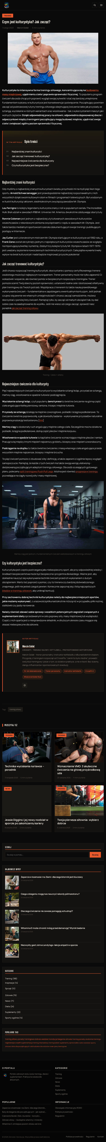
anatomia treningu (93, 1039)
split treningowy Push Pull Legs (36, 471)
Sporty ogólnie (12, 1017)
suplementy (64, 1043)
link (41, 420)
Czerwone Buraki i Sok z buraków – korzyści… (21, 1116)
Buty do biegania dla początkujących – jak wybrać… (24, 1112)
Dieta (7, 1006)
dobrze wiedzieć (42, 1039)
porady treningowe (26, 1039)
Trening (7, 16)
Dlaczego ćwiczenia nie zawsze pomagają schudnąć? (47, 911)
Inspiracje (9, 982)
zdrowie (68, 1039)
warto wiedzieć (84, 1043)
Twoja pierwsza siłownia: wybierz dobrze (78, 821)
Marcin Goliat (28, 646)
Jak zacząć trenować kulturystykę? (31, 156)
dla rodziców (44, 1046)
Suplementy (10, 1012)
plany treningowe (60, 1046)
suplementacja (27, 1043)
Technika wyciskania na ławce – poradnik (24, 768)
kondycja (53, 1039)
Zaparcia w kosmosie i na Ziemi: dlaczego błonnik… (24, 1108)
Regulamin (59, 1116)
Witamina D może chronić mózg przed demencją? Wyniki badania (53, 928)
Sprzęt (8, 988)
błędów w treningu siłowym (17, 590)
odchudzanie (35, 1046)
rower (52, 1046)
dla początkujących (23, 1046)
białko (76, 1043)
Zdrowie (9, 995)
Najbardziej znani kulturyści (27, 151)
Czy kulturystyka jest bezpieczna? (30, 165)
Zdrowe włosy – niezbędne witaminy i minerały (22, 1120)
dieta (13, 1046)
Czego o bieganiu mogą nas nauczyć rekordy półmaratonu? (50, 894)
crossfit (18, 1043)
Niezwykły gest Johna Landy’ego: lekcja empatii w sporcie (49, 945)
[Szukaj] (94, 5)
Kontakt (100, 1136)
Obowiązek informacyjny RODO (68, 1108)
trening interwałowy (40, 1043)
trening (75, 1039)
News (7, 1001)
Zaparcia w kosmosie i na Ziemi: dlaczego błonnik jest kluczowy (52, 877)
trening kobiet (54, 1043)
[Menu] (101, 5)
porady (82, 1039)
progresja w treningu (87, 471)
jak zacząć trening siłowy (25, 308)
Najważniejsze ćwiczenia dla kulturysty (33, 160)
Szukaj (95, 854)
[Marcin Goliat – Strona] (24, 685)
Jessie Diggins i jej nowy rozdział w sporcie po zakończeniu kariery (26, 821)
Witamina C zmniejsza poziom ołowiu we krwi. (22, 1124)
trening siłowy (15, 709)
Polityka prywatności (64, 1112)
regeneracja (10, 1043)
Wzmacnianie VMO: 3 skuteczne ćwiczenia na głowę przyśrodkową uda (78, 769)
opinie (71, 1043)
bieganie (61, 1039)
